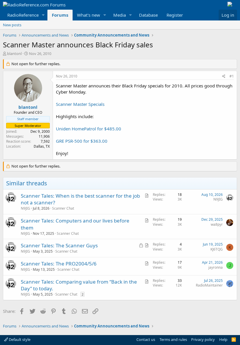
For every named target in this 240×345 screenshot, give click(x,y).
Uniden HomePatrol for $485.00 (88, 129)
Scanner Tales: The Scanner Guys (59, 245)
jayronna (215, 267)
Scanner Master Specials (80, 104)
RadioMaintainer (209, 285)
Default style (19, 339)
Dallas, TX (42, 146)
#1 (231, 76)
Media (119, 15)
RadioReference (23, 15)
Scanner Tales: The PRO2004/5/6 (59, 263)
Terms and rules (173, 339)
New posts (12, 24)
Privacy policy (203, 339)
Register (175, 15)
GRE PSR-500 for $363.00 (81, 141)
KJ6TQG (216, 249)
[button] (43, 15)
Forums (60, 15)
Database (148, 15)
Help (223, 339)
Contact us (145, 339)
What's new (88, 15)
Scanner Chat (63, 208)
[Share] (223, 76)
